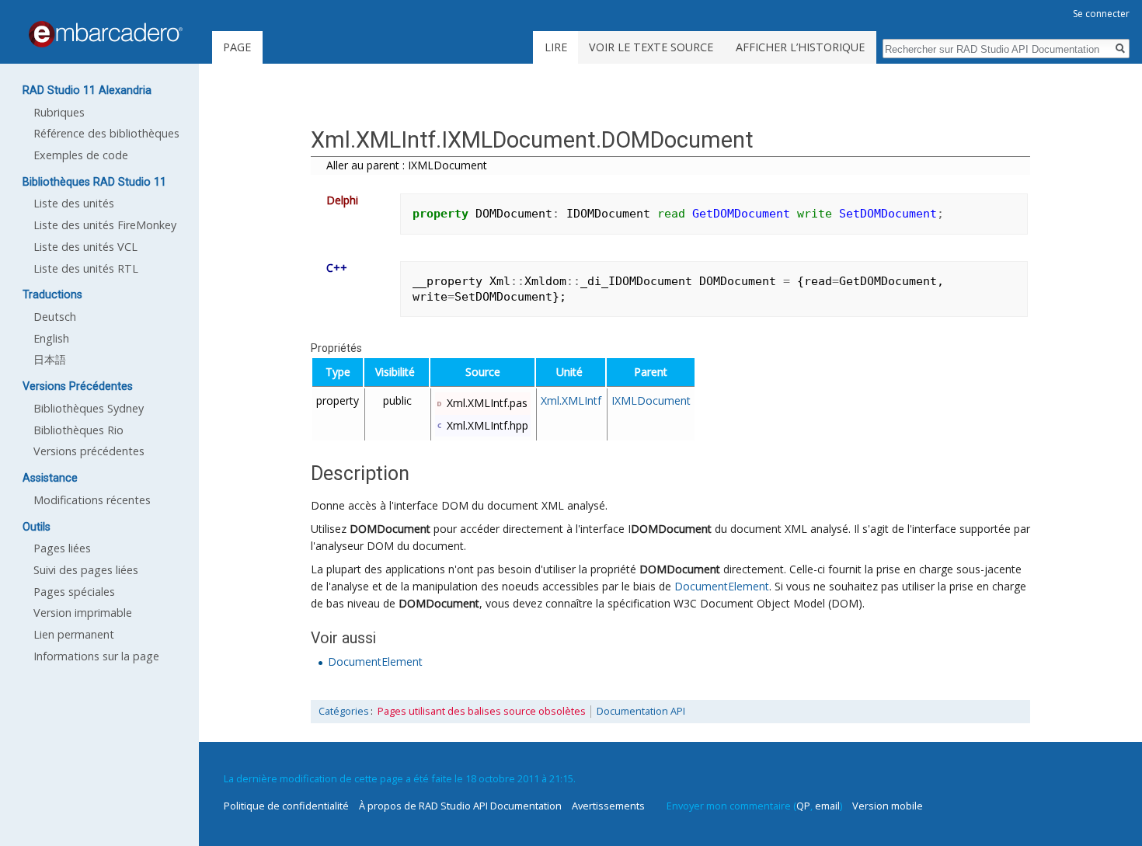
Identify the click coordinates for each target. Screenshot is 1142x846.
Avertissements (608, 806)
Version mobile (887, 806)
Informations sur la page (96, 656)
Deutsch (54, 316)
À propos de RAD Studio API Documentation (460, 806)
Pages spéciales (74, 591)
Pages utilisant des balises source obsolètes (482, 711)
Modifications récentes (92, 500)
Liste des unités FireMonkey (104, 225)
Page (237, 47)
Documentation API (641, 711)
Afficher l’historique (800, 47)
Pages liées (62, 548)
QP (803, 806)
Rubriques (59, 112)
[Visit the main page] (105, 34)
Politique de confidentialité (286, 806)
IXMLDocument (651, 400)
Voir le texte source (651, 47)
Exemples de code (80, 155)
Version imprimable (82, 612)
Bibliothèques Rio (78, 430)
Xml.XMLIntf (571, 400)
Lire (556, 47)
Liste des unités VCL (85, 246)
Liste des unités (73, 203)
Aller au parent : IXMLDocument (406, 165)
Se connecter (1101, 13)
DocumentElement (721, 586)
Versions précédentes (88, 451)
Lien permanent (73, 634)
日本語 (49, 359)
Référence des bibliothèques (106, 133)
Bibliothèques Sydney (88, 408)
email (827, 806)
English (51, 338)
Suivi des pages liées (85, 569)
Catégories (344, 711)
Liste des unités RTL (85, 268)
